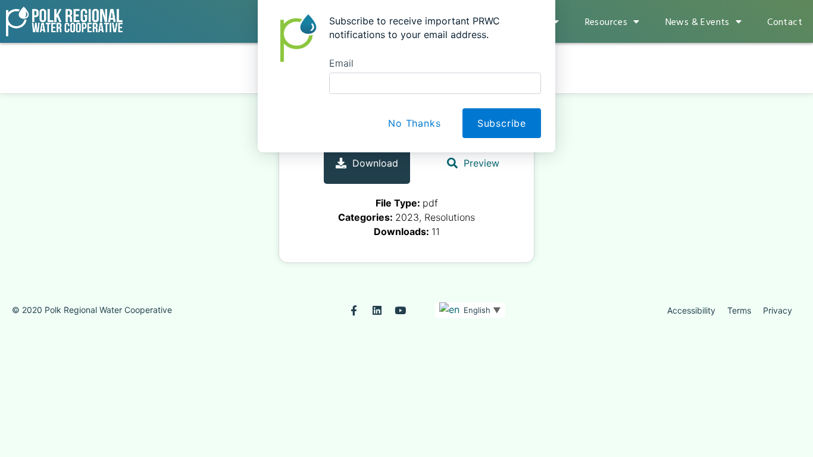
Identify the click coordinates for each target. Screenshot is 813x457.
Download (375, 163)
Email (341, 63)
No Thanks (414, 123)
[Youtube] (400, 310)
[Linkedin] (377, 310)
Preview (481, 163)
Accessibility (691, 310)
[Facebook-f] (354, 310)
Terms (739, 310)
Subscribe (501, 123)
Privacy (777, 310)
